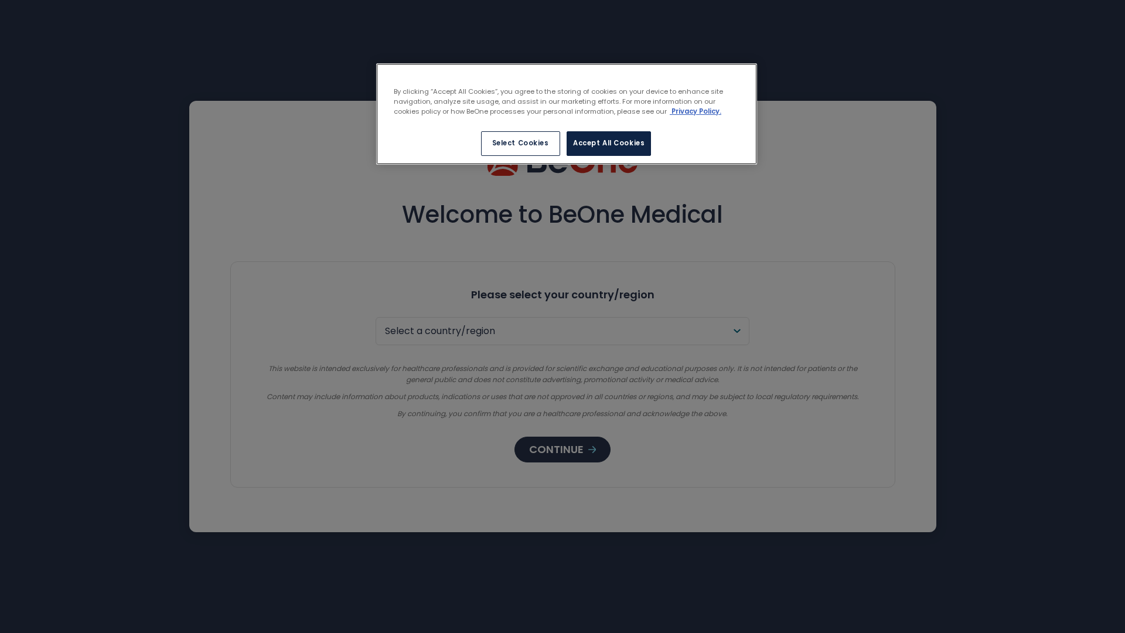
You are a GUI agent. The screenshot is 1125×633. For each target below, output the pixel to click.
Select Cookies (520, 143)
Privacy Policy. (695, 111)
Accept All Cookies (609, 143)
